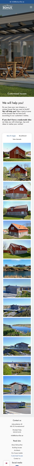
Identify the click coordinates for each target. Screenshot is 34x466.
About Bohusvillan (17, 445)
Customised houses (17, 456)
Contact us (17, 458)
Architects (17, 450)
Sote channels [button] (17, 139)
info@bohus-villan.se (17, 435)
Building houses (17, 448)
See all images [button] (11, 136)
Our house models (17, 453)
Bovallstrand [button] (22, 136)
